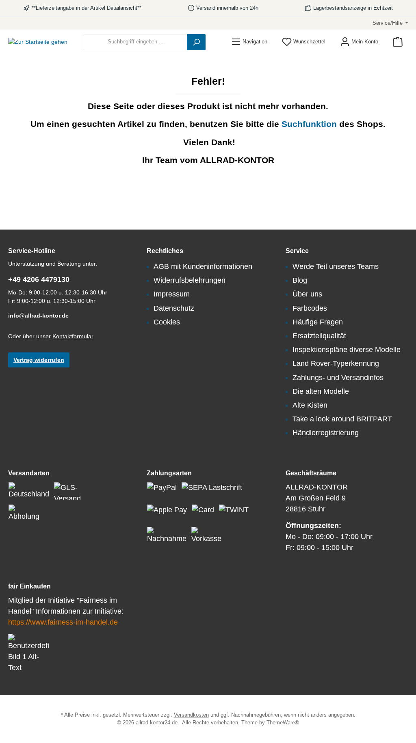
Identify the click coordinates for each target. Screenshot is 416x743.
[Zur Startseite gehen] (37, 42)
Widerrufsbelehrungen (189, 280)
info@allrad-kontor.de (38, 315)
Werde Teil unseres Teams (335, 266)
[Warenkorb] (398, 42)
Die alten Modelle (320, 391)
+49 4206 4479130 (38, 279)
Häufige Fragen (317, 322)
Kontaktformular (72, 336)
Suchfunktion (310, 124)
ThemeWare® (282, 723)
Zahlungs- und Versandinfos (338, 378)
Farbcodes (309, 308)
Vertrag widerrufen (38, 359)
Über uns (307, 294)
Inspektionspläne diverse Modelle (346, 350)
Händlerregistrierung (325, 433)
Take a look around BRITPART (342, 419)
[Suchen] (196, 42)
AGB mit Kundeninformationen (203, 266)
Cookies (167, 322)
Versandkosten (191, 715)
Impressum (172, 294)
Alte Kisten (309, 405)
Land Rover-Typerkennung (335, 363)
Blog (299, 280)
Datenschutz (174, 308)
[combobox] (135, 42)
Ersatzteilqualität (319, 336)
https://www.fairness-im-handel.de (63, 622)
